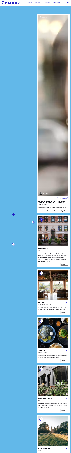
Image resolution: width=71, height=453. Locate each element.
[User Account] (69, 2)
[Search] (64, 2)
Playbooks (11, 2)
